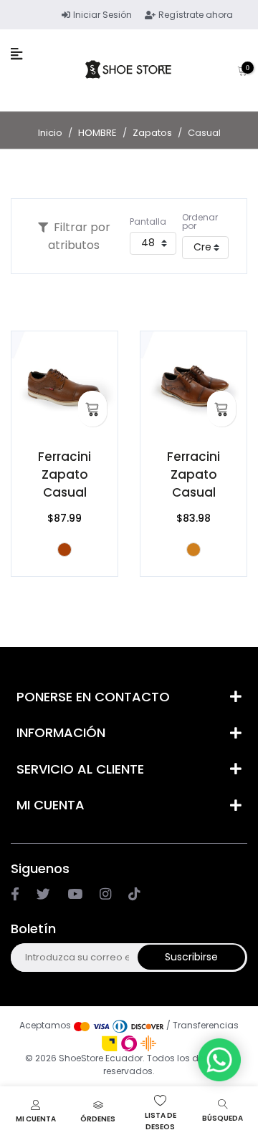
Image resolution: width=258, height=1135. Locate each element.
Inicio (50, 133)
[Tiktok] (134, 894)
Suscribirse (191, 957)
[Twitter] (43, 894)
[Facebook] (15, 894)
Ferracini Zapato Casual (64, 474)
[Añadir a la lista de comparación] (27, 368)
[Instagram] (74, 894)
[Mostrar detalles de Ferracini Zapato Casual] (64, 384)
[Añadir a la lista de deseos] (27, 348)
